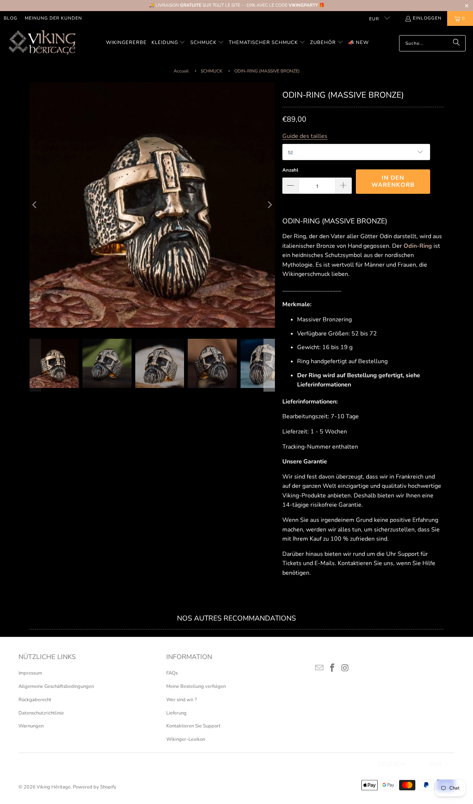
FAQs (172, 673)
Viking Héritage (54, 787)
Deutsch (391, 764)
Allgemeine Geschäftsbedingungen (56, 686)
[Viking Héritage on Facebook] (332, 668)
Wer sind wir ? (181, 699)
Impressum (30, 673)
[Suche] (456, 43)
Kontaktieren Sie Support (193, 726)
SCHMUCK (211, 71)
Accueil (181, 71)
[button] (169, 43)
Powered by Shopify (94, 787)
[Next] (269, 205)
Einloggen (427, 18)
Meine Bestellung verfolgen (196, 686)
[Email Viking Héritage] (319, 668)
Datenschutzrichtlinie (41, 713)
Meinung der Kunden (53, 18)
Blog (10, 18)
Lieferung (176, 713)
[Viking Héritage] (41, 43)
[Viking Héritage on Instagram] (345, 668)
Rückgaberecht (34, 699)
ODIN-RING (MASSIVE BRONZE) (267, 71)
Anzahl (290, 170)
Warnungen (31, 726)
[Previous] (35, 205)
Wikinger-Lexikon (185, 739)
